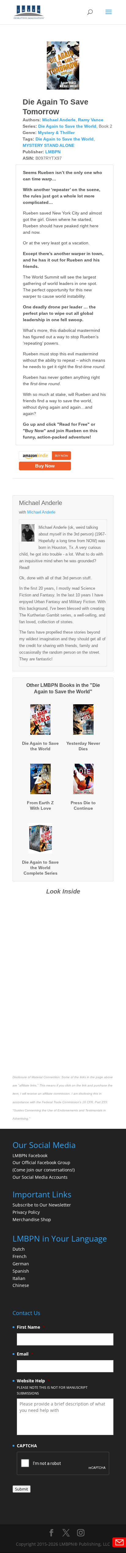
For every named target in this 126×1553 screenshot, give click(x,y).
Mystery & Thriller (56, 132)
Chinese (21, 1285)
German (21, 1264)
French (20, 1256)
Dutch (19, 1249)
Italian (19, 1278)
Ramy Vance (90, 119)
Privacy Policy (26, 1212)
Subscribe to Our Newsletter (42, 1205)
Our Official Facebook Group (41, 1162)
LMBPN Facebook (31, 1155)
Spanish (21, 1271)
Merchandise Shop (32, 1219)
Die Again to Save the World (67, 126)
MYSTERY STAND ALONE (48, 145)
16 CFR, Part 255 (94, 1102)
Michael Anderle (59, 119)
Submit (21, 1489)
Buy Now (45, 465)
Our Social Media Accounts (40, 1177)
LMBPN (53, 151)
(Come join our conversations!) (44, 1170)
